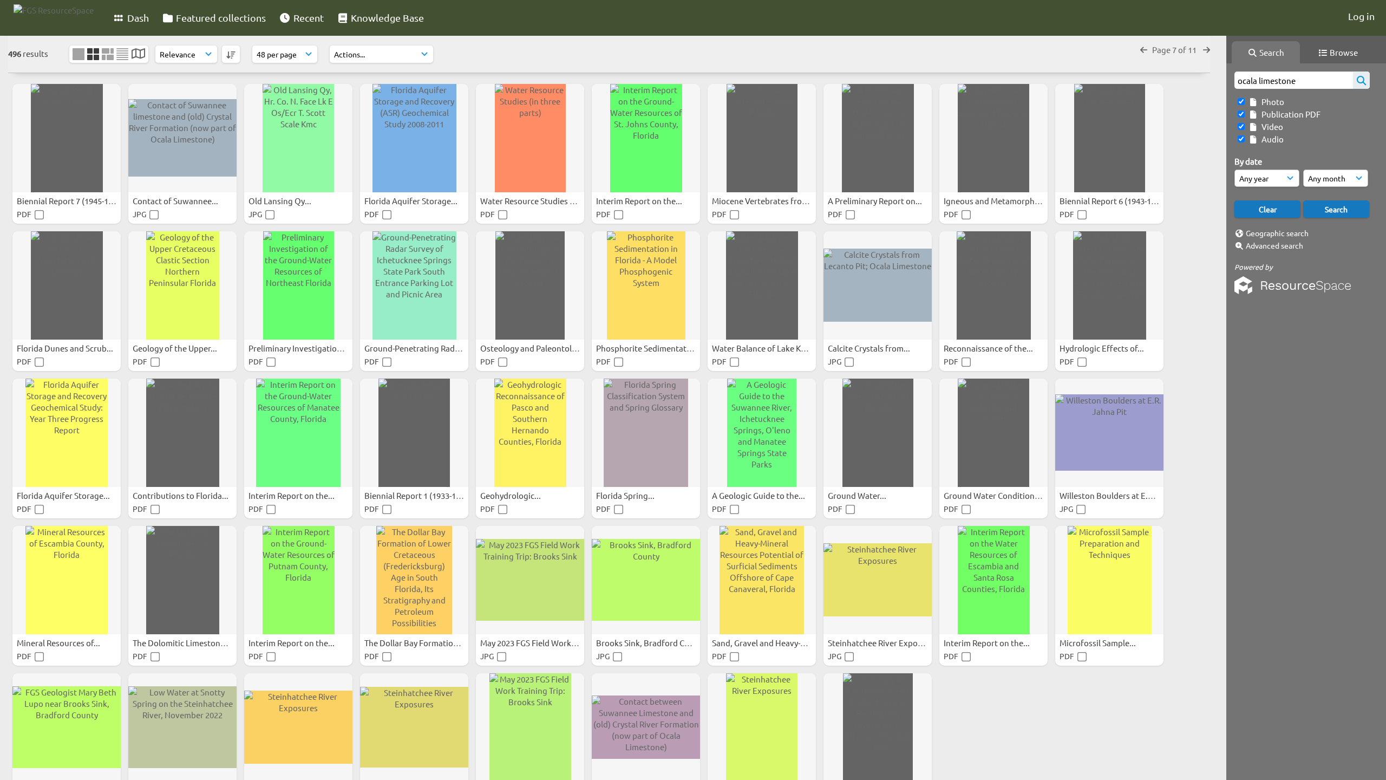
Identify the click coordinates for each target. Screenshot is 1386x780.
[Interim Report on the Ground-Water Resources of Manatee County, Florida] (298, 433)
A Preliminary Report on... (876, 201)
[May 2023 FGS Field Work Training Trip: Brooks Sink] (530, 580)
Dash (137, 17)
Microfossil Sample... (1098, 643)
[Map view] (138, 54)
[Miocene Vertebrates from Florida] (762, 138)
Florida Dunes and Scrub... (66, 348)
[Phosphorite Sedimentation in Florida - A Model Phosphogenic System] (646, 285)
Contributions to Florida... (181, 495)
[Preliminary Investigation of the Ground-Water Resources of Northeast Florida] (298, 285)
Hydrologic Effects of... (1103, 348)
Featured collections (220, 17)
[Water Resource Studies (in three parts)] (530, 138)
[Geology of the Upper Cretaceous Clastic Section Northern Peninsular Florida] (182, 285)
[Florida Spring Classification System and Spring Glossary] (646, 433)
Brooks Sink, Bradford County (652, 643)
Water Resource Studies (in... (533, 201)
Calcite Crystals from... (870, 348)
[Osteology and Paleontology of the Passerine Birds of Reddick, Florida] (530, 285)
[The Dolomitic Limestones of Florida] (182, 580)
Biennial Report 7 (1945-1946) (71, 201)
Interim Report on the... (640, 201)
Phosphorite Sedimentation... (651, 348)
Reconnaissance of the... (989, 348)
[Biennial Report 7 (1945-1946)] (66, 138)
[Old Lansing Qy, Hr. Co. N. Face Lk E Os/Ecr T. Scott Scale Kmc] (298, 138)
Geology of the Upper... (176, 348)
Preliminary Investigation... (299, 348)
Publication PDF (1289, 114)
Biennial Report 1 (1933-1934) (418, 495)
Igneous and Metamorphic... (996, 201)
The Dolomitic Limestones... (185, 643)
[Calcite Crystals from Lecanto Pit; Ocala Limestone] (877, 285)
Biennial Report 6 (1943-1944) (1114, 201)
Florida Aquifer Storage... (411, 201)
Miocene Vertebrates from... (764, 201)
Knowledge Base (386, 17)
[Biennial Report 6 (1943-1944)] (1109, 138)
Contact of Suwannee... (176, 201)
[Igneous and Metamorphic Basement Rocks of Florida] (993, 138)
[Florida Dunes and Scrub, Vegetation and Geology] (66, 285)
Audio (1271, 139)
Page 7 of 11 (1175, 49)
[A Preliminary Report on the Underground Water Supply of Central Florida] (877, 138)
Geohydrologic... (511, 495)
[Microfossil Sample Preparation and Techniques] (1109, 580)
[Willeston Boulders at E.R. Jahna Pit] (1109, 433)
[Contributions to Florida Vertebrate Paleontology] (182, 433)
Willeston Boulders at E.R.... (1111, 495)
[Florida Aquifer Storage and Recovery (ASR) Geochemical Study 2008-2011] (414, 138)
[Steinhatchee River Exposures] (877, 580)
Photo (1271, 101)
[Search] (1361, 80)
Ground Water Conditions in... (999, 495)
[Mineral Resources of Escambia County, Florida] (66, 580)
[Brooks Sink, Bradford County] (646, 580)
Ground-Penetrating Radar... (417, 348)
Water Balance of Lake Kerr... (765, 348)
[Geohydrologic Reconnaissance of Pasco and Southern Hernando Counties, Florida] (530, 433)
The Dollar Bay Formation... (415, 643)
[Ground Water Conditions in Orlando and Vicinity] (993, 433)
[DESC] (231, 54)
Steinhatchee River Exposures (883, 643)
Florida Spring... (626, 495)
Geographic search (1277, 233)
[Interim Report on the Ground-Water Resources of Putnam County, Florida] (298, 580)
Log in (1361, 16)
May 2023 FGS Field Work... (529, 643)
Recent (307, 17)
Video (1270, 126)
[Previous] (1143, 49)
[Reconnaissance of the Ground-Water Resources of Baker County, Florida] (993, 285)
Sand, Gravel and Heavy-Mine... (769, 643)
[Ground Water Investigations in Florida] (877, 433)
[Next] (1206, 49)
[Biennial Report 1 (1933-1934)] (414, 433)
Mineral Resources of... (59, 643)
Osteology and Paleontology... (536, 348)
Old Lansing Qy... (281, 201)
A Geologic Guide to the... (759, 495)
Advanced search (1274, 245)
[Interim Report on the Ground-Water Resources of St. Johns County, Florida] (646, 138)
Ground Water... (858, 495)
